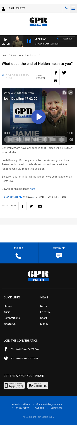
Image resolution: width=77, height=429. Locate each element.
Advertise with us (21, 404)
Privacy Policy (22, 407)
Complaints (56, 407)
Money (44, 324)
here (32, 188)
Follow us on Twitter (24, 358)
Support (39, 407)
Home (5, 55)
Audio (7, 312)
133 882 (66, 8)
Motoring (52, 197)
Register (20, 8)
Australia (28, 197)
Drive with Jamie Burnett (47, 44)
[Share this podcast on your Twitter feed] (64, 73)
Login (11, 8)
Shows (8, 306)
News (13, 55)
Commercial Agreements (49, 404)
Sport (43, 318)
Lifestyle (40, 197)
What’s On (10, 324)
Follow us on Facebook (25, 349)
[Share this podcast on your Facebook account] (56, 73)
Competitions (12, 318)
